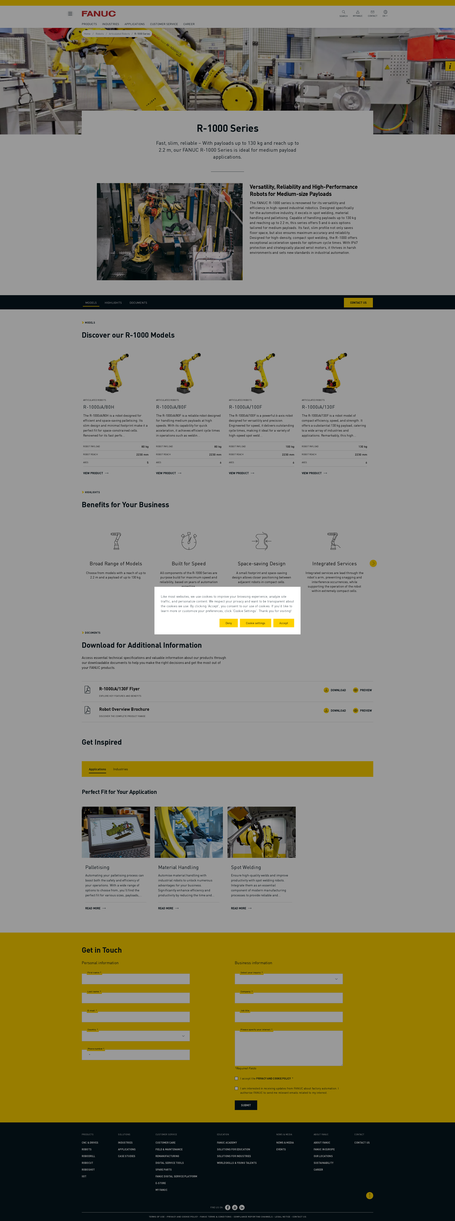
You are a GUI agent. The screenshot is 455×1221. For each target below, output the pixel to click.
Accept (283, 623)
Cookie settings (255, 623)
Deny (229, 623)
